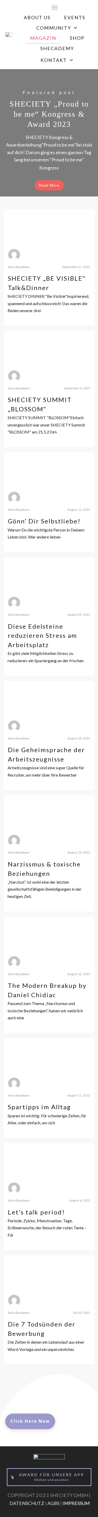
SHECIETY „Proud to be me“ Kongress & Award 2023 (49, 132)
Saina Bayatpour (19, 267)
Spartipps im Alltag (39, 1107)
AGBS (53, 1503)
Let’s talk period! (36, 1212)
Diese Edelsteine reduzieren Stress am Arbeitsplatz (42, 635)
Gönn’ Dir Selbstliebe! (44, 521)
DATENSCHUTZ (26, 1503)
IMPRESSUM (76, 1503)
